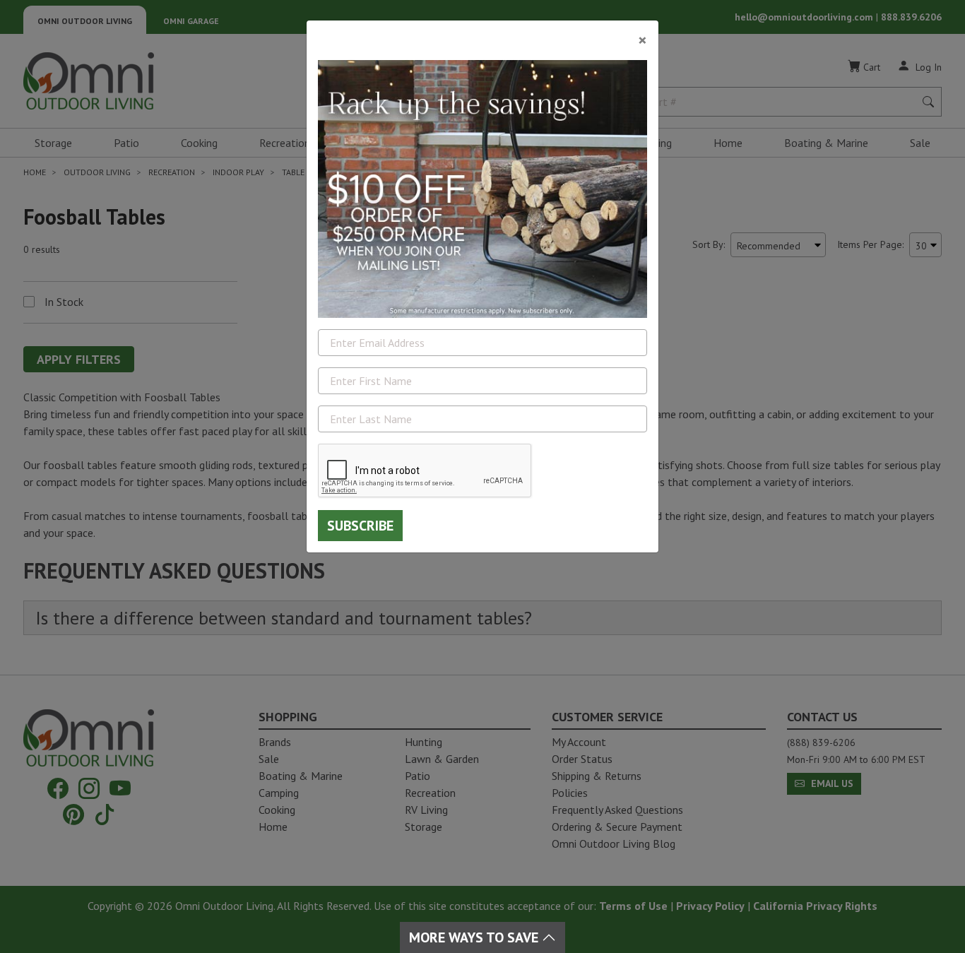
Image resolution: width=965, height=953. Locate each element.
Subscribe (360, 525)
